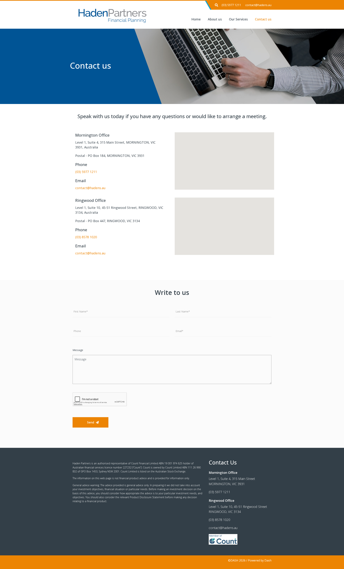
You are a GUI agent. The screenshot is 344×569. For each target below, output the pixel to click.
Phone (77, 331)
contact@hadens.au (258, 5)
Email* (179, 331)
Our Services (238, 19)
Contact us (263, 19)
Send (90, 422)
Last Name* (183, 311)
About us (215, 19)
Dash (267, 560)
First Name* (80, 311)
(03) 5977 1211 (231, 5)
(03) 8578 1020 (86, 237)
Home (196, 19)
